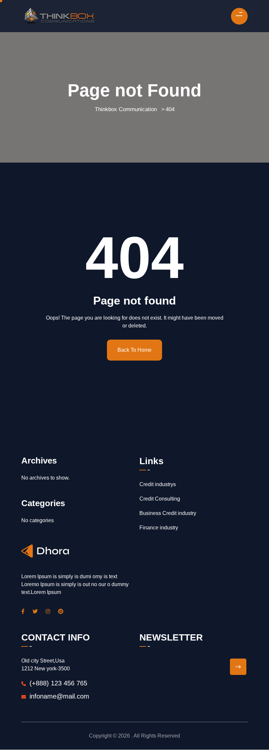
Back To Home (134, 350)
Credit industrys (157, 484)
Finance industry (158, 527)
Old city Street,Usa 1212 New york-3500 (45, 664)
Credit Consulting (159, 499)
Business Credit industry (167, 513)
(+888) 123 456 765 (57, 683)
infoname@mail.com (59, 696)
